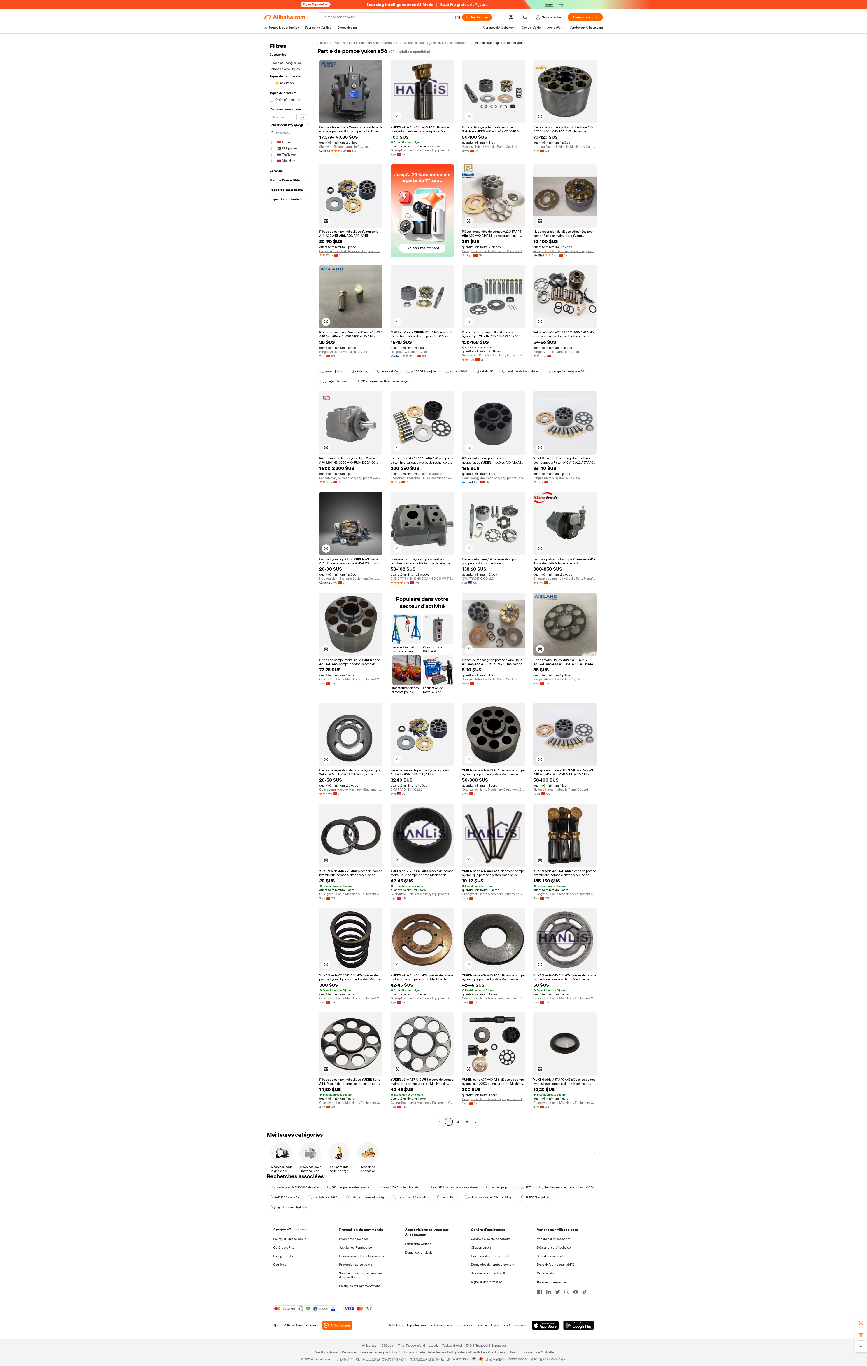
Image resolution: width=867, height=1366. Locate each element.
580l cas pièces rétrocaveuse (350, 1187)
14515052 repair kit (538, 1197)
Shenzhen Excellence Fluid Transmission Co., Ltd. (422, 478)
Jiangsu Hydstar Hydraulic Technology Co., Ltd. (565, 251)
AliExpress (369, 1345)
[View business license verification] (474, 1359)
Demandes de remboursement (492, 1264)
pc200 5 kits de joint (424, 371)
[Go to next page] (476, 1122)
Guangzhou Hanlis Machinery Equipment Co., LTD (422, 150)
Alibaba (322, 43)
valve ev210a (390, 371)
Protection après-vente (355, 1264)
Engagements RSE (286, 1256)
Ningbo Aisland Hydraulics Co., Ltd (343, 352)
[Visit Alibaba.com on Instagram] (566, 1292)
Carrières (279, 1264)
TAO (469, 1345)
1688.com (387, 1345)
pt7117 (527, 1187)
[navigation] (289, 583)
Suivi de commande (550, 1256)
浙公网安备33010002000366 (507, 1359)
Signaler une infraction (487, 1282)
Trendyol (481, 1345)
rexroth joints (333, 371)
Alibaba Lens (293, 1325)
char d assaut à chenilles (413, 1197)
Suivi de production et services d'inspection (360, 1275)
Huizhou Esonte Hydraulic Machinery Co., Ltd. (565, 146)
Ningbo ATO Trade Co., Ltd (409, 352)
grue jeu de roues (336, 381)
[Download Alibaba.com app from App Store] (545, 1325)
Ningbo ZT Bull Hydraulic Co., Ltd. (556, 352)
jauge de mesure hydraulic (291, 1207)
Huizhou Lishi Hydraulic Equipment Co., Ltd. (349, 578)
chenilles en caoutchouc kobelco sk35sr (569, 1187)
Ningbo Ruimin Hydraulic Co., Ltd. (556, 478)
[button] (457, 17)
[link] (861, 1323)
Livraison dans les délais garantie (362, 1256)
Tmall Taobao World (411, 1345)
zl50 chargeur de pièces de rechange (384, 381)
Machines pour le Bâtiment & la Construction (365, 43)
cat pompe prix (500, 1187)
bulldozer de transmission (523, 371)
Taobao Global (452, 1345)
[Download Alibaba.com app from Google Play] (578, 1325)
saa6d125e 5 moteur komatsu (401, 1187)
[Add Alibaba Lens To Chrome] (337, 1325)
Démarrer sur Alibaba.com (555, 1247)
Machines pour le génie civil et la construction (436, 43)
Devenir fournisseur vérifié (555, 1264)
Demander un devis (418, 1252)
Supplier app (416, 1325)
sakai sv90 (487, 371)
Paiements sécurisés (353, 1239)
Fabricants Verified (418, 1244)
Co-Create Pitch (284, 1247)
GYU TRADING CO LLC (478, 578)
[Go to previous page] (440, 1122)
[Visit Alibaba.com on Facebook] (539, 1292)
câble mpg (361, 371)
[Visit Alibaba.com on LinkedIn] (548, 1292)
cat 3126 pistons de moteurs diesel (455, 1187)
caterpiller (448, 1197)
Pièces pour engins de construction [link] (500, 43)
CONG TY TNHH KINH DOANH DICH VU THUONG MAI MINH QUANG (422, 578)
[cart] (525, 18)
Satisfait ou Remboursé (355, 1247)
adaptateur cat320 (325, 1197)
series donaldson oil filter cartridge (490, 1197)
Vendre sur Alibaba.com (553, 1239)
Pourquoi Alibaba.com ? (289, 1239)
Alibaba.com (518, 1325)
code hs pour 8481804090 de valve (296, 1187)
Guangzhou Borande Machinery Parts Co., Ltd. (493, 251)
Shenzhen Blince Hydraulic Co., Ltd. (344, 146)
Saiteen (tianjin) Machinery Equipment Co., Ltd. (350, 478)
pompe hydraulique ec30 (568, 371)
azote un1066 (458, 371)
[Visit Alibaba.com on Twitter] (557, 1292)
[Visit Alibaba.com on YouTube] (575, 1292)
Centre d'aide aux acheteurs (490, 1239)
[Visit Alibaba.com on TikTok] (584, 1292)
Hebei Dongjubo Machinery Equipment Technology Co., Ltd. (493, 478)
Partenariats (545, 1273)
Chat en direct (481, 1247)
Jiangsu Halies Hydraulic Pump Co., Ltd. (489, 146)
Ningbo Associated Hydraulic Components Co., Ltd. (350, 251)
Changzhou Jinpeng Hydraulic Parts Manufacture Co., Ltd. (565, 578)
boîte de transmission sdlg (367, 1197)
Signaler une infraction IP (488, 1273)
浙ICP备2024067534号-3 (548, 1359)
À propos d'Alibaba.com (290, 1229)
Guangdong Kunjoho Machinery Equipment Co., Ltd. (493, 355)
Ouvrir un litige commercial (490, 1256)
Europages (499, 1345)
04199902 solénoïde (287, 1197)
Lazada (433, 1345)
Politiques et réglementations (359, 1286)
